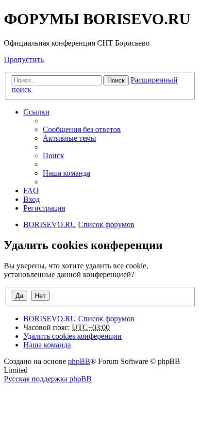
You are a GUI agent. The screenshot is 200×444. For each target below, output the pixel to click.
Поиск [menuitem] (53, 155)
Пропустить (24, 59)
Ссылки (36, 112)
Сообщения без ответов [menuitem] (82, 129)
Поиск (116, 80)
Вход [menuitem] (31, 199)
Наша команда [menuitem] (66, 173)
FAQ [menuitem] (31, 190)
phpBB (79, 361)
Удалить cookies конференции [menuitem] (72, 336)
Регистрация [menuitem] (44, 208)
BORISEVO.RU (49, 318)
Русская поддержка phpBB (48, 379)
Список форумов (106, 318)
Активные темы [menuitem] (69, 138)
